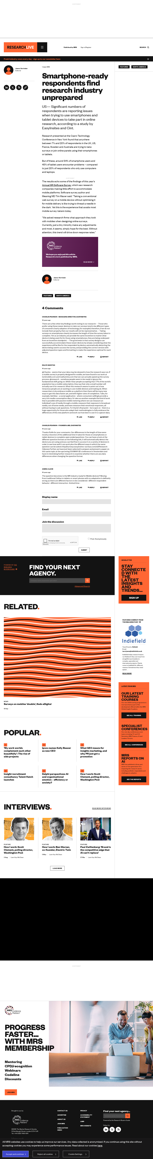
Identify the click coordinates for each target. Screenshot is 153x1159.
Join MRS (11, 1092)
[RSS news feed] (19, 89)
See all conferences (134, 745)
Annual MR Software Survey (56, 185)
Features (48, 296)
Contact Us (62, 1111)
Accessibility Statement (86, 1116)
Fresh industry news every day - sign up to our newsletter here (32, 59)
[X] (12, 89)
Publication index (62, 1129)
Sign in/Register (86, 47)
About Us (61, 1119)
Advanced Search (82, 586)
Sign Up (134, 597)
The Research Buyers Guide (10, 567)
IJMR (82, 1121)
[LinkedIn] (6, 89)
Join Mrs (61, 1123)
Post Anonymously (98, 538)
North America (63, 296)
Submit (84, 550)
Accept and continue (15, 1154)
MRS (75, 47)
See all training (134, 715)
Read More (88, 262)
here (100, 1145)
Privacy (83, 1111)
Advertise (61, 1115)
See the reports (134, 779)
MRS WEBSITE (85, 1126)
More (101, 808)
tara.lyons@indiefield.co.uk (132, 651)
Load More (57, 868)
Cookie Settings (75, 1154)
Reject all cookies (45, 1154)
